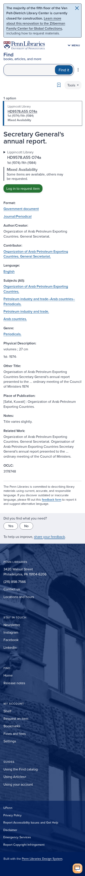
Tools (71, 85)
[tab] (42, 113)
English (9, 271)
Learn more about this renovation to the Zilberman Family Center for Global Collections (35, 23)
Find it (64, 70)
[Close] (77, 8)
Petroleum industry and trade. (26, 311)
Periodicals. (12, 333)
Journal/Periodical (17, 216)
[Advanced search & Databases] (78, 69)
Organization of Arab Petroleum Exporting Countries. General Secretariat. (35, 254)
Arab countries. (15, 318)
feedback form (51, 499)
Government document (21, 208)
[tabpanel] (42, 171)
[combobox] (29, 70)
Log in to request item (23, 188)
